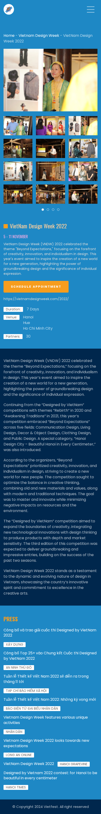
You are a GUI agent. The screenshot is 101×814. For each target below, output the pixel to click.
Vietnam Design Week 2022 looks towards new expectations (46, 743)
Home (9, 35)
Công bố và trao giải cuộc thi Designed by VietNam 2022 (50, 632)
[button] (90, 9)
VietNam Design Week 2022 (29, 763)
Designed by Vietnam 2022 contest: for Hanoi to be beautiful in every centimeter (50, 775)
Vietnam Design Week (39, 35)
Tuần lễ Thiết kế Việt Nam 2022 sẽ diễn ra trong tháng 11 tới (46, 679)
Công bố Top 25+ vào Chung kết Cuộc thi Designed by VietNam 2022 (50, 655)
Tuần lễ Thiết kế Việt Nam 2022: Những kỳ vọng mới (50, 699)
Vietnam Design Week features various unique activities (46, 720)
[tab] (43, 209)
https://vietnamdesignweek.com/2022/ (36, 299)
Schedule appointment (36, 286)
